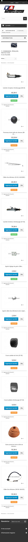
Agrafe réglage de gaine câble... (14, 266)
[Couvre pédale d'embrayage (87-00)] (14, 387)
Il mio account (5, 529)
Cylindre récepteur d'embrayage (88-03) (14, 88)
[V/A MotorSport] (14, 9)
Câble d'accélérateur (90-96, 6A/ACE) (14, 489)
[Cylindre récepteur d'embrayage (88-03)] (14, 75)
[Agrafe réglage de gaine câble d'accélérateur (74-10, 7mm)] (14, 254)
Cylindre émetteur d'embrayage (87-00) (14, 222)
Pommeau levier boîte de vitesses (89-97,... (14, 133)
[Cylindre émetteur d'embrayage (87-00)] (14, 209)
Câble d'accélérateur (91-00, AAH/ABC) (14, 177)
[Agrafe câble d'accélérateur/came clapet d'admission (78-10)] (14, 298)
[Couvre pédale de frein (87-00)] (14, 343)
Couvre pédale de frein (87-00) (14, 355)
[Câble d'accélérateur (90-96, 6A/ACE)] (14, 477)
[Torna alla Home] (2, 31)
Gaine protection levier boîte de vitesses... (14, 445)
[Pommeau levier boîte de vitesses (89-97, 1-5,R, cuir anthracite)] (14, 120)
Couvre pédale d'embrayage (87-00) (14, 400)
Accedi (12, 2)
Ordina (2, 58)
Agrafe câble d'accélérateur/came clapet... (14, 311)
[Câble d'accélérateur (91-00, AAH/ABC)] (14, 165)
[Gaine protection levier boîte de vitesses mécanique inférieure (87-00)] (14, 432)
